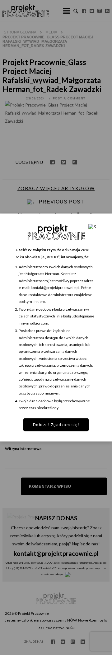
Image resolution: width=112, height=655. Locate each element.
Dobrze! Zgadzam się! (56, 424)
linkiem (39, 301)
